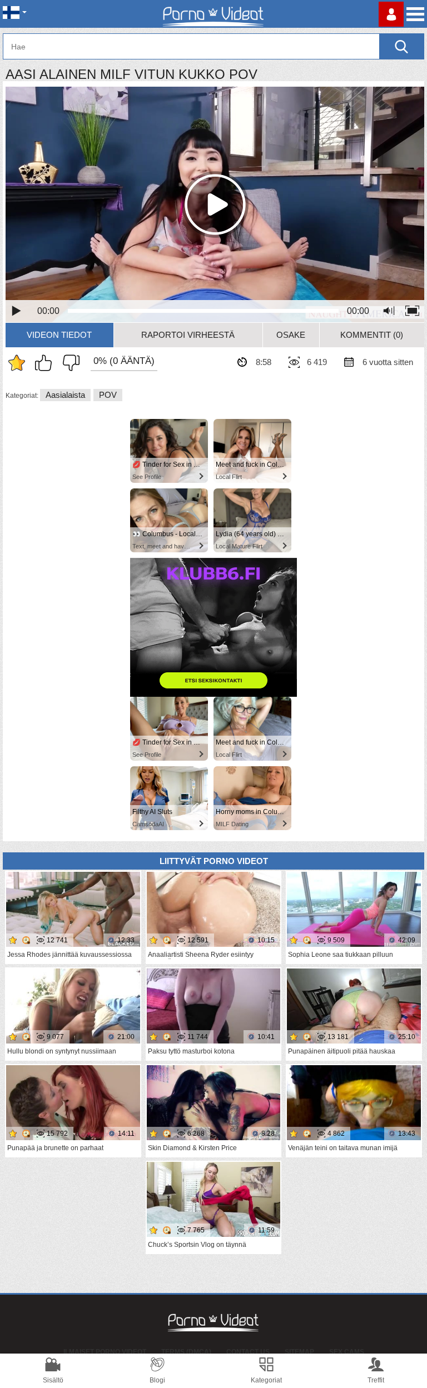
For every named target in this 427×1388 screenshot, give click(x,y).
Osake (290, 334)
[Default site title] (213, 14)
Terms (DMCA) (186, 1352)
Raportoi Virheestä (188, 334)
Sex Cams (346, 1352)
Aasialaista (65, 395)
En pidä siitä (68, 363)
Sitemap (299, 1352)
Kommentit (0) (371, 334)
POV (108, 395)
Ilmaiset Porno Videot (104, 1352)
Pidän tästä (46, 363)
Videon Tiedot (59, 334)
